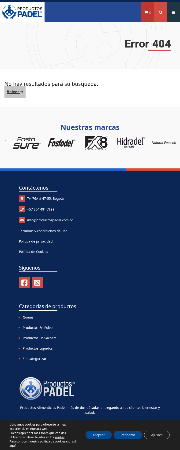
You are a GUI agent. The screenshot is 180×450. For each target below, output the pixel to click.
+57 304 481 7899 (40, 209)
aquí (12, 445)
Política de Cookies (33, 251)
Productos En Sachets (39, 338)
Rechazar (128, 435)
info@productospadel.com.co (49, 220)
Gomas (28, 317)
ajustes (59, 437)
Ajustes (157, 435)
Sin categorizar (34, 358)
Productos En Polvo (37, 327)
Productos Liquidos (38, 348)
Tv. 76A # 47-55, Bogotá (45, 198)
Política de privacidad (36, 241)
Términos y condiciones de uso (43, 231)
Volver (13, 92)
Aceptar (99, 435)
